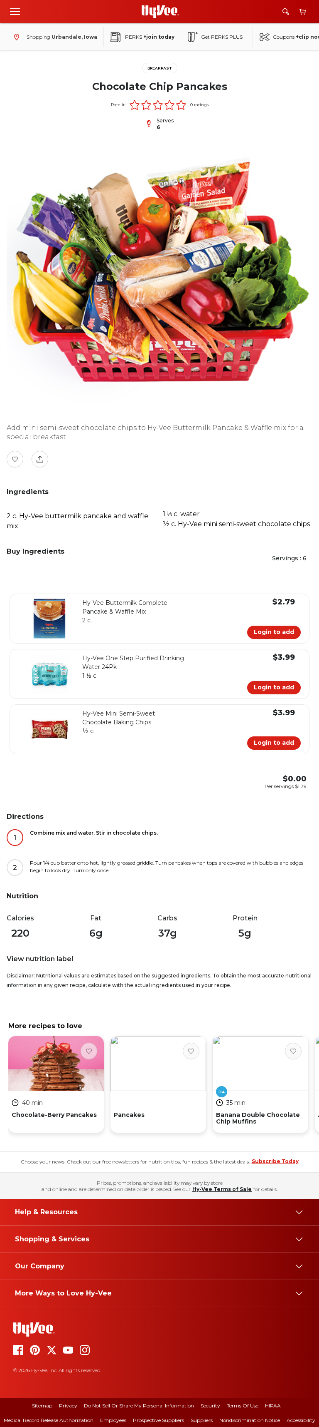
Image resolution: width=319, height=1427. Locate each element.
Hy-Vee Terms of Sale (222, 1189)
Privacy (68, 1405)
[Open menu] (15, 11)
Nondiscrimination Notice (249, 1420)
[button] (134, 105)
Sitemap (42, 1405)
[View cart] (302, 12)
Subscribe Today (275, 1161)
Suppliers (202, 1420)
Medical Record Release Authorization (48, 1420)
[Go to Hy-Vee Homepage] (160, 11)
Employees (113, 1420)
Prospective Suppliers (158, 1420)
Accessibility (301, 1420)
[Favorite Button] (15, 459)
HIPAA (273, 1405)
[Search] (285, 11)
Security (210, 1405)
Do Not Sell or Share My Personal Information (139, 1405)
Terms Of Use (242, 1405)
